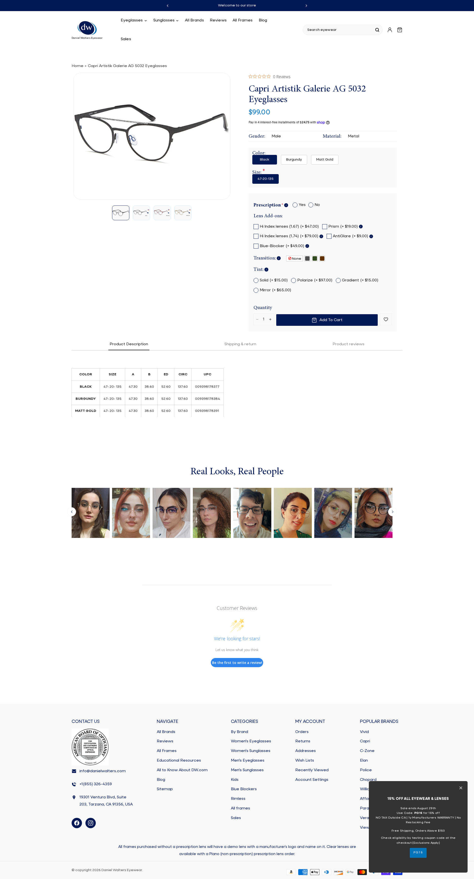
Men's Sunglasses (247, 770)
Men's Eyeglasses (247, 761)
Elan (364, 761)
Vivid (364, 732)
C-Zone (367, 751)
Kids (234, 780)
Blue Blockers (244, 789)
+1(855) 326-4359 (95, 784)
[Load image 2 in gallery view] (141, 213)
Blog (161, 780)
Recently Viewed (312, 770)
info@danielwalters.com (102, 771)
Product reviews (348, 344)
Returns (302, 741)
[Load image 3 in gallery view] (162, 213)
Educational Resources (179, 761)
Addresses (305, 751)
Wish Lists (304, 761)
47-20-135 (265, 179)
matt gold (324, 159)
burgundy (294, 159)
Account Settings (311, 780)
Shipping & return (240, 344)
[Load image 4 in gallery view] (183, 213)
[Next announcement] (306, 5)
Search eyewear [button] (321, 30)
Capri (365, 741)
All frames (240, 808)
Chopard (368, 780)
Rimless (238, 799)
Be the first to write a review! (237, 662)
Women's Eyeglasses (251, 741)
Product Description (129, 344)
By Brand (239, 732)
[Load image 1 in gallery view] (120, 213)
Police (366, 770)
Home (77, 66)
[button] (134, 20)
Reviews (165, 741)
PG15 (418, 852)
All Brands (166, 732)
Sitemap (165, 789)
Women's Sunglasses (250, 751)
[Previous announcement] (168, 5)
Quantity (263, 308)
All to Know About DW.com (182, 770)
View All (367, 828)
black (264, 159)
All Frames (167, 751)
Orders (302, 732)
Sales (236, 818)
